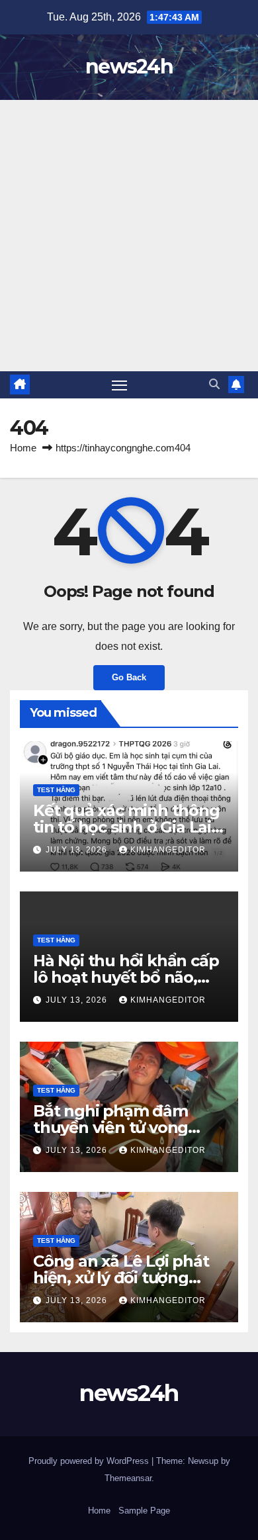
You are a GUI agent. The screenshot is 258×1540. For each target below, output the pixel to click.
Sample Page (144, 1511)
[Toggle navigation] (119, 385)
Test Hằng (56, 789)
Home (23, 447)
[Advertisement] (129, 236)
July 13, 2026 (78, 849)
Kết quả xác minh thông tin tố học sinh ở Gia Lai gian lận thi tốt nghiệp (126, 827)
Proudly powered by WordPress (89, 1461)
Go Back (129, 677)
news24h (129, 66)
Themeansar (128, 1478)
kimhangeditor (168, 849)
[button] (214, 384)
